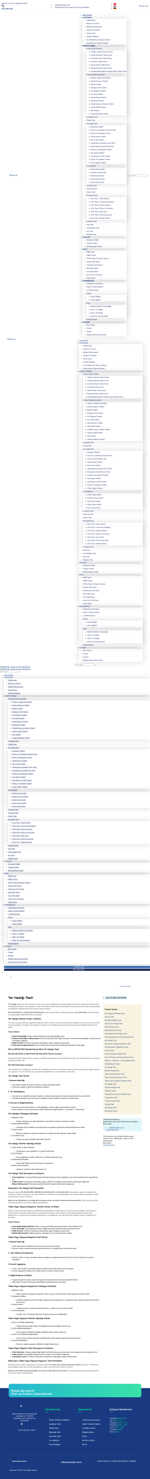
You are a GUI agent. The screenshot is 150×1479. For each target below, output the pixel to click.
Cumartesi (113, 1429)
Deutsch (13, 978)
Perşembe (113, 1425)
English (9, 976)
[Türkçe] (5, 973)
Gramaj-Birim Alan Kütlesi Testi (116, 1034)
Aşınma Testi (109, 1017)
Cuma (112, 1427)
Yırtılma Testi (109, 1104)
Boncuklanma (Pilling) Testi (114, 1013)
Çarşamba (113, 1423)
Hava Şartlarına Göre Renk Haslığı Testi (119, 1037)
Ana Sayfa (123, 986)
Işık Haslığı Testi (110, 1040)
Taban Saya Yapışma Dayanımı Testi (118, 1081)
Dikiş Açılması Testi (112, 1027)
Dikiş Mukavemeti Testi (113, 1030)
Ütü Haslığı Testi (111, 1108)
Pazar (112, 1432)
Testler (129, 986)
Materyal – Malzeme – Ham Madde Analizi (120, 1060)
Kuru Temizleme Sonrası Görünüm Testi (119, 1057)
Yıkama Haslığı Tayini (112, 1101)
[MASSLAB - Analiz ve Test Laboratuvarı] (15, 667)
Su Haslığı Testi (110, 1067)
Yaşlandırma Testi (111, 1097)
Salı (111, 1420)
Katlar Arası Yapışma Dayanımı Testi (118, 1044)
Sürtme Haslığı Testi (112, 1071)
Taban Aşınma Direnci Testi (114, 1074)
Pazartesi (113, 1418)
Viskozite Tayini (110, 1091)
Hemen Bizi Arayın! (19, 1461)
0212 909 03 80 (7, 9)
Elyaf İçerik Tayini (111, 1111)
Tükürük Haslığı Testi (112, 1087)
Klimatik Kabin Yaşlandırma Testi (116, 1047)
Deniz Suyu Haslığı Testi (113, 1023)
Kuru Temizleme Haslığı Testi (115, 1054)
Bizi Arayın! (107, 1143)
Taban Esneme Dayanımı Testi (116, 1077)
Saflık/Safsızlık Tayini (112, 1064)
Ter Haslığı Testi (110, 1084)
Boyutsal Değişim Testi (113, 1020)
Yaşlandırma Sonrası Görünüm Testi (118, 1094)
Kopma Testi (109, 1050)
